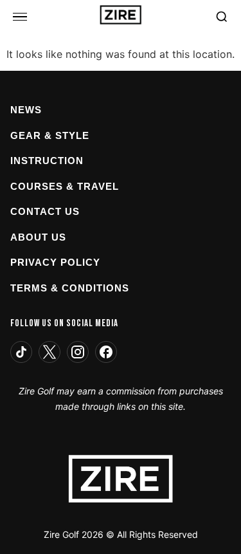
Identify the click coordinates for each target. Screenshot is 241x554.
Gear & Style (49, 135)
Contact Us (45, 211)
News (26, 109)
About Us (38, 237)
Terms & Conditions (69, 287)
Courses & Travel (64, 186)
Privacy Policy (55, 262)
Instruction (47, 160)
